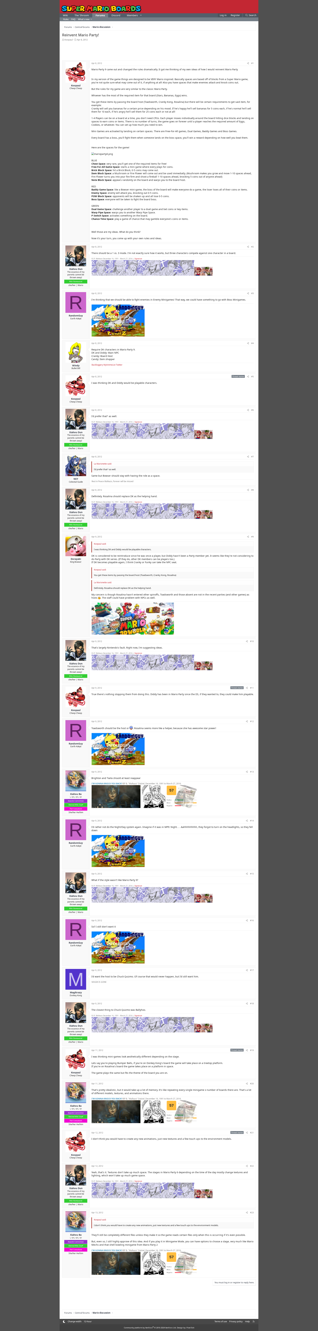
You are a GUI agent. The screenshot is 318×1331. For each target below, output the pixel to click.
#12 (252, 721)
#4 (252, 343)
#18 (252, 1003)
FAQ (73, 19)
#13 (252, 771)
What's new (83, 19)
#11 (252, 687)
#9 (252, 536)
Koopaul (68, 39)
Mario (80, 285)
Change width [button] (74, 1321)
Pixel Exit (190, 1327)
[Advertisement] (159, 50)
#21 (252, 1132)
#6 (252, 410)
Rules (66, 19)
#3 (252, 293)
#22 (252, 1166)
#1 (252, 63)
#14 (252, 820)
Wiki (65, 15)
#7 (252, 456)
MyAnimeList (109, 364)
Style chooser (64, 1321)
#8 (252, 490)
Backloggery (97, 364)
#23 (252, 1212)
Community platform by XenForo (150, 1327)
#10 (252, 641)
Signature (138, 258)
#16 (252, 920)
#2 (252, 246)
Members (132, 15)
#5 (252, 376)
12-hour (88, 1321)
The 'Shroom (82, 15)
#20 (252, 1083)
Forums (100, 15)
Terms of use (220, 1321)
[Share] (248, 63)
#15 (252, 873)
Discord (115, 15)
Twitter (119, 364)
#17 (252, 970)
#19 (252, 1050)
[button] (140, 15)
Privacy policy (236, 1321)
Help (247, 1321)
